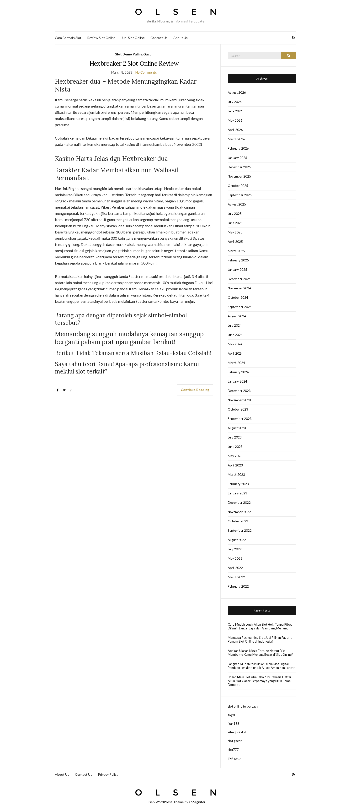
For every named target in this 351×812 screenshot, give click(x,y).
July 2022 (235, 549)
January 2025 (237, 269)
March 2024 (236, 363)
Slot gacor (235, 758)
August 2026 (237, 92)
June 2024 (235, 335)
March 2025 (236, 251)
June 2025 (235, 223)
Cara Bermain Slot (68, 38)
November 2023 (239, 400)
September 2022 (240, 530)
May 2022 (235, 558)
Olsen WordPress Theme (165, 802)
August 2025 (237, 204)
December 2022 (239, 502)
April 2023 (235, 465)
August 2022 (237, 540)
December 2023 (239, 391)
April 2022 (235, 568)
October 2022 (238, 521)
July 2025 (235, 214)
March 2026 (236, 139)
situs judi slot (237, 732)
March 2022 (236, 577)
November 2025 (239, 176)
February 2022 (238, 586)
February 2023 (238, 484)
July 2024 (235, 325)
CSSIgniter (197, 802)
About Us (180, 38)
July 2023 (235, 437)
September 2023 (240, 419)
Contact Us (159, 38)
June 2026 (235, 111)
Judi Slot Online (133, 38)
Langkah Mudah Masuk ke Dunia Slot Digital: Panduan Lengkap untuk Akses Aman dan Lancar (261, 666)
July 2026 (235, 102)
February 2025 (238, 260)
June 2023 (235, 447)
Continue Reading (195, 390)
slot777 (233, 750)
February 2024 (238, 372)
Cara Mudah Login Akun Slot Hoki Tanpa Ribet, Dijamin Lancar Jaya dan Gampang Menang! (260, 626)
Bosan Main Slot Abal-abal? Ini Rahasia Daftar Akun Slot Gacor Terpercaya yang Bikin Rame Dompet (259, 681)
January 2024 (237, 381)
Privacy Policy (108, 774)
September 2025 (240, 195)
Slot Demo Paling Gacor (134, 54)
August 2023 (237, 428)
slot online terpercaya (243, 706)
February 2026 (238, 148)
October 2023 (238, 409)
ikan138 (233, 723)
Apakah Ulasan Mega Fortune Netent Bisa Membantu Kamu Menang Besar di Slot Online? (260, 652)
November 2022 (239, 512)
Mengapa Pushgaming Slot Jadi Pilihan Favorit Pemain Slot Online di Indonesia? (260, 639)
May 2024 (235, 344)
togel (231, 715)
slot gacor (235, 741)
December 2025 (239, 167)
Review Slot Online (101, 38)
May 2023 (235, 456)
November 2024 (239, 288)
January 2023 (237, 493)
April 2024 (235, 353)
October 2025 (238, 186)
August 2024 (237, 316)
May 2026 (235, 120)
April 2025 (235, 242)
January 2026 (237, 158)
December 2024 (239, 279)
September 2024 (240, 307)
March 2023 (236, 474)
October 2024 (238, 297)
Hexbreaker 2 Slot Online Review (134, 63)
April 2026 (235, 130)
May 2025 (235, 232)
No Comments (146, 72)
